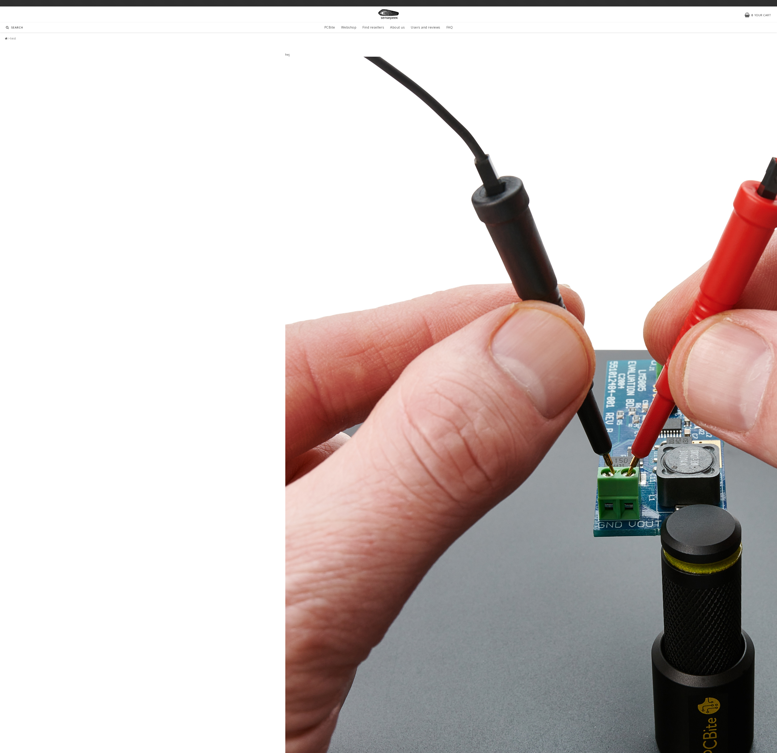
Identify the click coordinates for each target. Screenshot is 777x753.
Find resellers (373, 27)
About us (397, 27)
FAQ (449, 27)
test (13, 38)
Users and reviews (425, 27)
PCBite (329, 27)
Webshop (349, 27)
